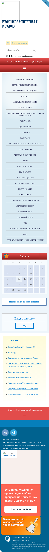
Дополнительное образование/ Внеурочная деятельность (25, 114)
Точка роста (25, 121)
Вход (24, 326)
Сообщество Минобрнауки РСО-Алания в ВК (23, 389)
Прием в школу (25, 108)
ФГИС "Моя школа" (25, 166)
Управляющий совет (25, 206)
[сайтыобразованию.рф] (45, 4)
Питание (25, 96)
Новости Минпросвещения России (19, 378)
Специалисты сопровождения (25, 200)
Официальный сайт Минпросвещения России (23, 358)
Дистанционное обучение (25, 102)
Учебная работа (25, 149)
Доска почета (25, 195)
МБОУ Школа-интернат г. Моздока (20, 24)
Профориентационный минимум (25, 229)
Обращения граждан (25, 79)
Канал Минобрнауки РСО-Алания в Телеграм (23, 394)
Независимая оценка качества (24, 301)
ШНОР (25, 161)
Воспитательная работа (25, 183)
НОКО (25, 223)
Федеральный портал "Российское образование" (23, 383)
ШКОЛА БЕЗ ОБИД (25, 189)
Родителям (25, 138)
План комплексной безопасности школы (25, 240)
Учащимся (25, 132)
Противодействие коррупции (25, 85)
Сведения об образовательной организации (24, 62)
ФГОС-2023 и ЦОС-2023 (25, 178)
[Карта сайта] (8, 43)
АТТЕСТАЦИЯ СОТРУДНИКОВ (25, 155)
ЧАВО (25, 234)
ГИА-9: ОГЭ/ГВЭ (25, 172)
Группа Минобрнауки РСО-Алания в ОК (21, 347)
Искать (34, 50)
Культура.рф (12, 353)
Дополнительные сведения (25, 91)
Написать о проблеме (20, 509)
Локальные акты (25, 212)
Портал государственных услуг (18, 372)
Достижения (25, 127)
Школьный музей (25, 217)
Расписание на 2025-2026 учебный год (25, 144)
